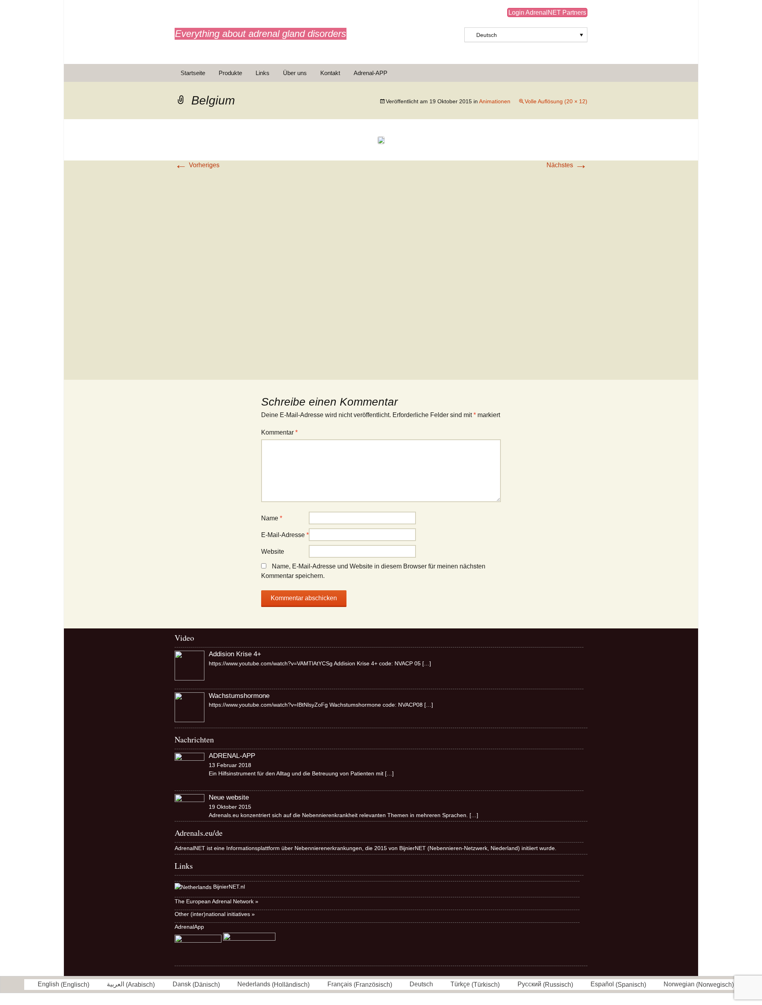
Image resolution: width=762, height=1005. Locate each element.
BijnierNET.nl (229, 886)
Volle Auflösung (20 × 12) (556, 101)
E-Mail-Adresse (285, 534)
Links (262, 73)
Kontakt (330, 73)
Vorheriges (197, 165)
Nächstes (566, 165)
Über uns (295, 73)
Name (271, 518)
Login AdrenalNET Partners (547, 12)
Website (272, 551)
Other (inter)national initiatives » (215, 914)
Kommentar (279, 432)
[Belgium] (381, 139)
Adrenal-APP (370, 73)
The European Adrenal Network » (216, 901)
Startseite (193, 73)
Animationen (494, 101)
